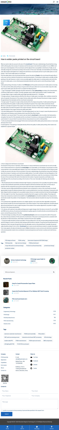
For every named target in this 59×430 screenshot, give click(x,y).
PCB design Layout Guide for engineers (38, 260)
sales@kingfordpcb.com (21, 359)
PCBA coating (21, 240)
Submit (7, 414)
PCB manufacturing (30, 320)
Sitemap (50, 421)
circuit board (29, 64)
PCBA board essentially (29, 333)
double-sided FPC (8, 340)
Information (4, 365)
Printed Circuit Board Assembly (33, 245)
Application (3, 359)
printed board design (49, 245)
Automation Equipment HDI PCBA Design (38, 240)
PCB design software (10, 240)
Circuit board (23, 226)
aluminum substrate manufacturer (12, 333)
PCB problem (41, 333)
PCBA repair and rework (35, 340)
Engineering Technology (30, 311)
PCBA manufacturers (21, 340)
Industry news (30, 323)
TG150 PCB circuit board (23, 344)
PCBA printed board (34, 243)
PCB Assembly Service (30, 317)
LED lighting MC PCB (9, 344)
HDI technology (47, 337)
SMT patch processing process (11, 337)
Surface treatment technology (18, 260)
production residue (9, 248)
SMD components (47, 340)
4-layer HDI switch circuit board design (14, 245)
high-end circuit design (20, 243)
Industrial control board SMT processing (31, 337)
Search (55, 6)
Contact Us (3, 370)
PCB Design (30, 314)
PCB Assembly (8, 243)
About (2, 367)
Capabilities (4, 362)
